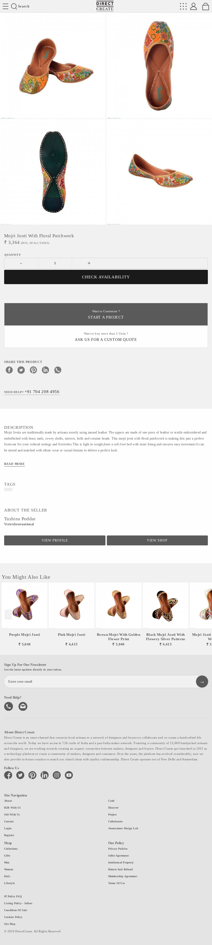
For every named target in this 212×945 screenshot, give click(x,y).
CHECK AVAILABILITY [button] (106, 277)
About (8, 800)
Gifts (7, 855)
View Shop (157, 540)
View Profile (55, 540)
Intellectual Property (121, 862)
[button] (208, 615)
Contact (9, 821)
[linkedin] (46, 370)
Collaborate (115, 821)
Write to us (23, 706)
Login (8, 828)
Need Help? (32, 391)
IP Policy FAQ (13, 896)
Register (9, 835)
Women (8, 869)
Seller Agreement (118, 855)
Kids (7, 876)
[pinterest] (33, 370)
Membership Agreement (122, 876)
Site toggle (5, 6)
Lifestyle (9, 883)
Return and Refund (120, 869)
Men (7, 862)
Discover (113, 807)
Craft (111, 800)
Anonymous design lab (123, 828)
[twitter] (21, 370)
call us (9, 706)
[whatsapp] (58, 370)
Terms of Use (116, 883)
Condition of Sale (15, 910)
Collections (11, 848)
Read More (14, 463)
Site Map (9, 923)
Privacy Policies (118, 848)
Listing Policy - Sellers (18, 903)
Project (112, 814)
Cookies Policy (13, 917)
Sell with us (12, 814)
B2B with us (12, 807)
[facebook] (9, 370)
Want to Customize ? (106, 314)
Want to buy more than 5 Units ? (106, 337)
